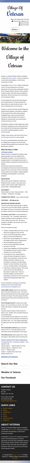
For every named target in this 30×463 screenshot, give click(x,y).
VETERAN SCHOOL (7, 152)
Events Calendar (7, 408)
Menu (16, 29)
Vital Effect (15, 458)
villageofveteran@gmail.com (21, 21)
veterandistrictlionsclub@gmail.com (11, 287)
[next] (28, 38)
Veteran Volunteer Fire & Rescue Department (14, 340)
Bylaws (5, 410)
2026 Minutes (6, 412)
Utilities (5, 416)
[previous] (2, 38)
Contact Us (6, 420)
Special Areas (12, 78)
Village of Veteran (17, 455)
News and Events (8, 418)
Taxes (4, 414)
